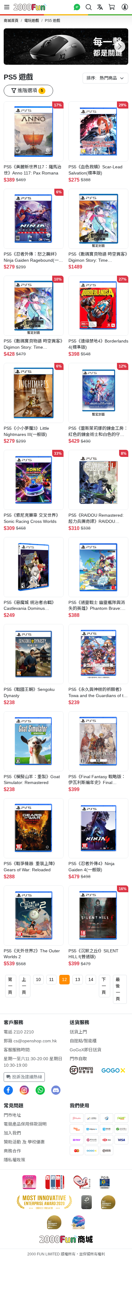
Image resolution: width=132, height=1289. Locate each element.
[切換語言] (100, 7)
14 (90, 979)
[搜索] (88, 7)
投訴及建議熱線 (26, 1076)
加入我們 (12, 1133)
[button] (119, 46)
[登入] (124, 6)
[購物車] (111, 7)
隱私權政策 (14, 1159)
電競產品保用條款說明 (25, 1124)
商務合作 (12, 1150)
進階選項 (29, 90)
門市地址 (12, 1115)
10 (38, 979)
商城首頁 (11, 20)
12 (64, 979)
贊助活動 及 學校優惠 (24, 1141)
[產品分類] (8, 7)
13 (77, 979)
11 (51, 979)
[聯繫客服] (77, 7)
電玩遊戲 (31, 20)
